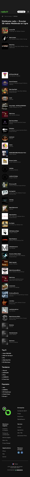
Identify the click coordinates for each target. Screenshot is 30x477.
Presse (19, 413)
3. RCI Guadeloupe (6, 392)
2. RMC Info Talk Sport (7, 355)
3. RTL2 (4, 374)
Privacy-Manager (6, 443)
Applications (20, 430)
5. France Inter (5, 379)
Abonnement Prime (22, 435)
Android (4, 456)
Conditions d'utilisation (5, 429)
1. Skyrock (4, 370)
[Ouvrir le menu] (28, 12)
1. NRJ (3, 387)
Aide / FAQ (19, 432)
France (16, 464)
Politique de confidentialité (5, 434)
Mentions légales (6, 437)
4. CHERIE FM (5, 377)
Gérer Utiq (4, 440)
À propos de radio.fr (22, 410)
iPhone (4, 451)
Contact (19, 427)
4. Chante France (6, 394)
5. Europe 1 (4, 396)
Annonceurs (20, 416)
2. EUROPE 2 (5, 389)
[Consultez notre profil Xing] (21, 452)
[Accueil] (2, 16)
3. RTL (3, 357)
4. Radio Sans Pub (6, 360)
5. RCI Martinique (6, 362)
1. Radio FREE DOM (6, 353)
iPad (3, 454)
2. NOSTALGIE (5, 372)
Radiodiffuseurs (21, 419)
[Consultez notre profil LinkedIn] (18, 452)
